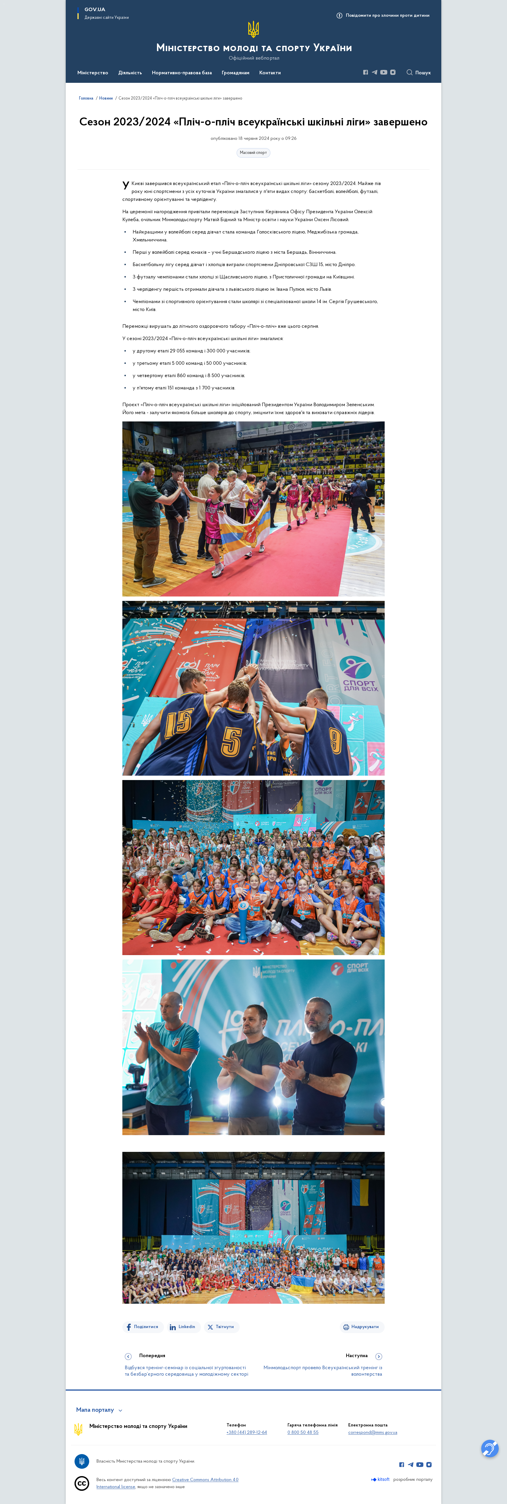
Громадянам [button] (235, 73)
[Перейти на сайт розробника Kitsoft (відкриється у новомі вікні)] (381, 1479)
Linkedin (187, 1327)
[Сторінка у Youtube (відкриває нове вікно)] (383, 72)
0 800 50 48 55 (303, 1432)
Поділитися (146, 1327)
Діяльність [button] (130, 73)
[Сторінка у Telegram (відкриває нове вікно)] (374, 72)
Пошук (423, 73)
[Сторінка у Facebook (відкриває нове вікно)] (365, 72)
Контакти (270, 73)
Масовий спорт (253, 153)
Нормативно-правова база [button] (182, 73)
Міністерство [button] (92, 73)
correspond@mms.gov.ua (372, 1432)
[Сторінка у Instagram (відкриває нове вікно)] (392, 72)
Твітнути (225, 1327)
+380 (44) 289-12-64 (247, 1432)
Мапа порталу (95, 1410)
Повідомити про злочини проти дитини (388, 15)
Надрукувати (365, 1327)
